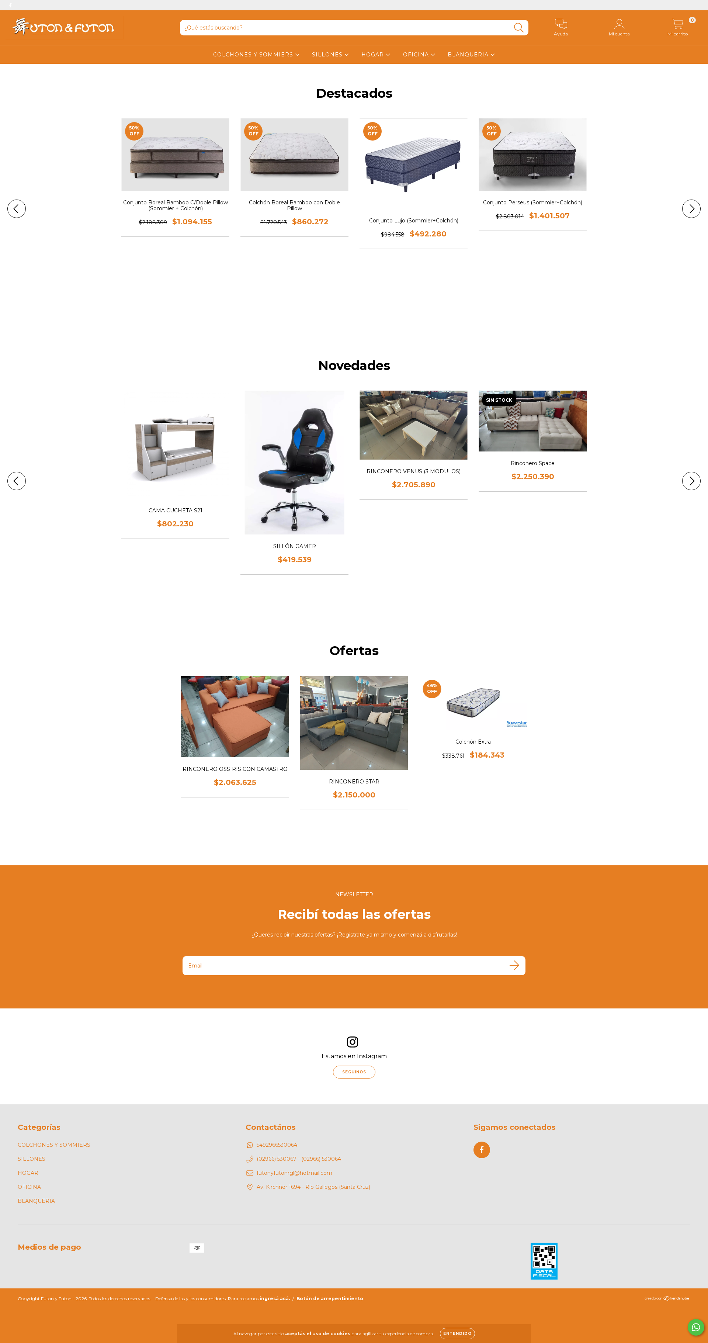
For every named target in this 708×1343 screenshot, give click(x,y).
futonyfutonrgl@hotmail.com (294, 1173)
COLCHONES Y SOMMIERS (254, 54)
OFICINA (417, 54)
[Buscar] (519, 28)
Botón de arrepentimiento (329, 1298)
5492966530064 (277, 1145)
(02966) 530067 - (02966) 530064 (299, 1159)
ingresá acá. (275, 1298)
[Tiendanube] (667, 1299)
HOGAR (373, 54)
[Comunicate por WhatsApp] (696, 1327)
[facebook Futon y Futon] (10, 5)
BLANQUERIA (469, 54)
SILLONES (328, 54)
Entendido (457, 1333)
